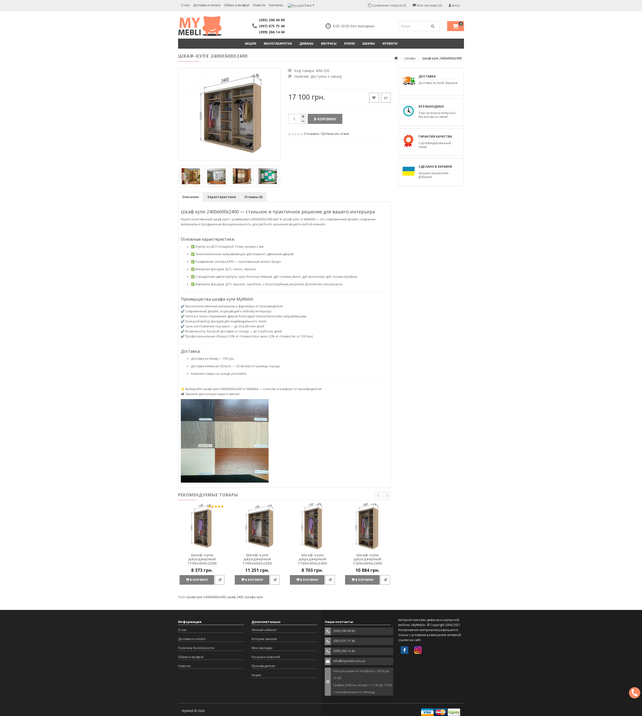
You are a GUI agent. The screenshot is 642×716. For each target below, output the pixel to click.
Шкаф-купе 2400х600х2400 (206, 597)
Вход (455, 5)
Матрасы (329, 43)
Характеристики (221, 197)
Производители (263, 666)
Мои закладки (262, 648)
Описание (190, 197)
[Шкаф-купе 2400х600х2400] (229, 114)
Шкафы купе (254, 597)
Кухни (349, 43)
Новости (259, 5)
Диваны (306, 43)
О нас (185, 5)
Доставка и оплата (206, 5)
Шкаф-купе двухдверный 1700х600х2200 (257, 559)
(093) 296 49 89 (272, 20)
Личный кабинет (264, 630)
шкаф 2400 (235, 597)
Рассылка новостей (266, 657)
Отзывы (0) (254, 197)
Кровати (389, 43)
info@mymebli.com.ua (349, 661)
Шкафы (368, 43)
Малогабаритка (278, 43)
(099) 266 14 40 (272, 32)
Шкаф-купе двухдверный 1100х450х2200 (202, 559)
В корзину (325, 118)
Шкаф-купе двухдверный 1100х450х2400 (312, 559)
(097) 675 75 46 (272, 26)
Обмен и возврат (237, 5)
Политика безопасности (196, 648)
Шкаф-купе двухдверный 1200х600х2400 (367, 559)
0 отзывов (311, 134)
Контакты (276, 5)
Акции (250, 43)
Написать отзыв (337, 134)
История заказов (264, 639)
